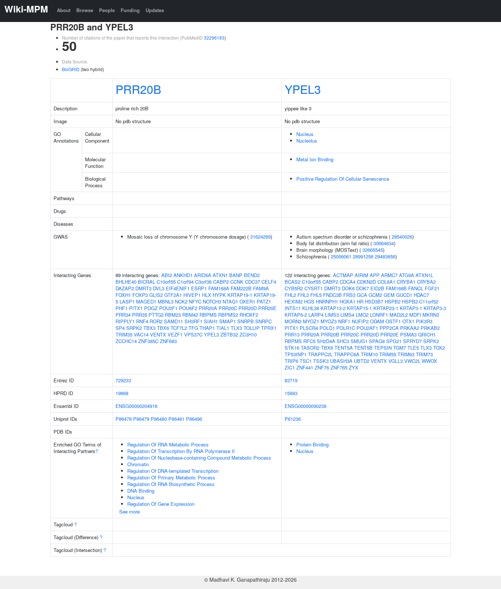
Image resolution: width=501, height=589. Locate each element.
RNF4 (142, 321)
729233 (123, 380)
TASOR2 (310, 347)
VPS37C (193, 334)
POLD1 (327, 327)
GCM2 (375, 294)
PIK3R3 (424, 321)
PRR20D (247, 308)
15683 (291, 393)
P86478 (124, 418)
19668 (122, 393)
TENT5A (343, 347)
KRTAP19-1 (239, 294)
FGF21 (432, 288)
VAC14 (141, 334)
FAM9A (261, 288)
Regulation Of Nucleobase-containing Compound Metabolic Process (199, 457)
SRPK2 (134, 327)
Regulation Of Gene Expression (160, 503)
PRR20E (267, 308)
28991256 (363, 256)
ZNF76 (322, 367)
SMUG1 (359, 341)
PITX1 (136, 308)
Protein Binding (312, 444)
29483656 (385, 256)
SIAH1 (211, 321)
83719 (291, 380)
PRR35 (139, 314)
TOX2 (439, 347)
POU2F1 (168, 308)
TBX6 (163, 327)
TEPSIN (383, 347)
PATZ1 (264, 301)
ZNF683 (168, 341)
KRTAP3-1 (411, 308)
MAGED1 (146, 301)
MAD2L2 (399, 314)
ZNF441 (304, 367)
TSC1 (306, 360)
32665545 (372, 249)
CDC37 (252, 281)
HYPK (219, 294)
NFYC (195, 301)
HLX (206, 294)
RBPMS (208, 314)
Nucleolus (306, 140)
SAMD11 (173, 321)
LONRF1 (379, 314)
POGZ (151, 308)
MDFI (415, 314)
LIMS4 (347, 314)
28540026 (402, 236)
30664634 (383, 243)
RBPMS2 (228, 314)
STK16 (292, 347)
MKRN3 (431, 314)
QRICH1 (427, 334)
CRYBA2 (426, 281)
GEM (389, 294)
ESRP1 (199, 288)
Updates (155, 10)
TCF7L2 (179, 327)
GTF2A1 (173, 294)
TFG (193, 327)
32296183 (214, 37)
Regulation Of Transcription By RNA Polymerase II (181, 451)
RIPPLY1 (125, 321)
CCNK (237, 281)
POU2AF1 (367, 327)
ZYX (353, 367)
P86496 (194, 418)
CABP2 (221, 281)
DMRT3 (143, 288)
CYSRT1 (313, 288)
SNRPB (245, 321)
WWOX (429, 360)
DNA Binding (140, 490)
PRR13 (292, 334)
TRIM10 (369, 354)
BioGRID (71, 69)
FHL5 (316, 294)
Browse (84, 10)
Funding (130, 10)
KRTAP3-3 (435, 308)
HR (360, 301)
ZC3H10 (248, 334)
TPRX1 (269, 327)
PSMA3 (408, 334)
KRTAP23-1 (385, 308)
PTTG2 (156, 314)
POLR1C (345, 327)
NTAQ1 (230, 301)
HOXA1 (347, 301)
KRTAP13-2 (333, 308)
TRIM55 (387, 354)
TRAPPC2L (320, 354)
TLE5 (413, 347)
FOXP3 (140, 294)
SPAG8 (377, 341)
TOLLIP (252, 327)
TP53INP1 (296, 354)
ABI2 (166, 275)
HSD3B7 (374, 301)
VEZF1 (175, 334)
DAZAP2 (125, 288)
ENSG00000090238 (305, 405)
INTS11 (293, 308)
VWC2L (412, 360)
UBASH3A (341, 360)
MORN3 (293, 321)
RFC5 (309, 341)
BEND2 (252, 275)
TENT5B (363, 347)
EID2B (377, 288)
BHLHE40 (126, 281)
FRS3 (349, 294)
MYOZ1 (311, 321)
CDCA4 (347, 281)
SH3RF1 (193, 321)
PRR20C (228, 308)
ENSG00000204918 (136, 405)
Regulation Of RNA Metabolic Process (168, 444)
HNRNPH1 (327, 301)
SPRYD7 (412, 341)
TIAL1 (222, 327)
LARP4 (315, 314)
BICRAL (146, 281)
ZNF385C (148, 341)
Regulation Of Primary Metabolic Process (171, 477)
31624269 (260, 236)
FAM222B (241, 288)
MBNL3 (165, 301)
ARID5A (202, 275)
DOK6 (348, 288)
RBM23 (173, 314)
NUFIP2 (360, 321)
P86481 (176, 418)
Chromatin (138, 464)
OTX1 (408, 321)
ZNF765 (338, 367)
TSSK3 (321, 360)
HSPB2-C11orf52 (420, 301)
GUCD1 (404, 294)
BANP (235, 275)
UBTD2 (361, 360)
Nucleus (305, 133)
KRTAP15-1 (359, 308)
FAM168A (218, 288)
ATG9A (406, 275)
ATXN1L (424, 275)
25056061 (341, 256)
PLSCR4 (309, 327)
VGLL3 (395, 360)
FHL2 (290, 294)
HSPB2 (393, 301)
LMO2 (362, 314)
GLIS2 (156, 294)
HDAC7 (421, 294)
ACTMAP (343, 275)
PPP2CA (389, 327)
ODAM (377, 321)
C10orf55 (166, 281)
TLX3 (236, 327)
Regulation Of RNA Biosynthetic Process (171, 484)
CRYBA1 (406, 281)
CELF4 (269, 281)
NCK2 (181, 301)
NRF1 (344, 321)
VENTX (158, 334)
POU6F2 (188, 308)
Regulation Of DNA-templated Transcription (173, 470)
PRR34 (123, 314)
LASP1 (127, 301)
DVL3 (158, 288)
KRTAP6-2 (296, 314)
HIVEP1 (192, 294)
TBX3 (149, 327)
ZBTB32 (229, 334)
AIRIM (361, 275)
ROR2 (156, 321)
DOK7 (362, 288)
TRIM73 (424, 354)
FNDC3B (332, 294)
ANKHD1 (183, 275)
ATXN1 (220, 275)
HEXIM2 (294, 301)
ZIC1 (290, 367)
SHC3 (343, 341)
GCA (362, 294)
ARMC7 (389, 275)
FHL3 (303, 294)
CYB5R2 (294, 288)
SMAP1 (227, 321)
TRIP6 (291, 360)
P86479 (141, 418)
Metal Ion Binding (314, 159)
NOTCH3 (212, 301)
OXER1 (247, 301)
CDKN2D (366, 281)
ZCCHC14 (126, 341)
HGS (309, 301)
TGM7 (399, 347)
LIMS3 (332, 314)
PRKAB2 (430, 327)
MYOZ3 (329, 321)
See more (129, 511)
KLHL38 (310, 308)
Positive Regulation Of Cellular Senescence (342, 178)
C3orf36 (203, 281)
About (63, 10)
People (107, 10)
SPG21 (394, 341)
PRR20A (208, 308)
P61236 (293, 418)
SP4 (120, 327)
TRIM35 (124, 334)
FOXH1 (123, 294)
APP (375, 275)
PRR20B (138, 88)
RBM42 (190, 314)
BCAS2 (292, 281)
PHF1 (122, 308)
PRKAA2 (409, 327)
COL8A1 (386, 281)
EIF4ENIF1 (178, 288)
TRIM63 (406, 354)
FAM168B (396, 288)
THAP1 (207, 327)
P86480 (159, 418)
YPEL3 (303, 88)
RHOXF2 (248, 314)
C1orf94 (185, 281)
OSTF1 (393, 321)
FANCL (415, 288)
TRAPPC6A (346, 354)
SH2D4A (326, 341)
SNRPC (263, 321)
